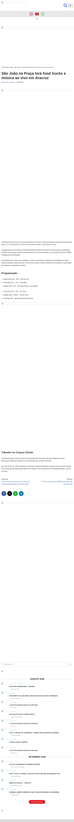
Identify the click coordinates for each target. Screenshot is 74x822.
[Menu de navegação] (70, 5)
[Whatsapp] (42, 14)
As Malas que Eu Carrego (18, 742)
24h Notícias (5, 67)
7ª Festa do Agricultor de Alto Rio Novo (23, 705)
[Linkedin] (21, 493)
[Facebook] (3, 493)
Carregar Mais (37, 802)
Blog (11, 67)
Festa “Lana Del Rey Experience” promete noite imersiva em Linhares (34, 733)
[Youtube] (37, 14)
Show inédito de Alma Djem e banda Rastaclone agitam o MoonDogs (33, 696)
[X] (9, 493)
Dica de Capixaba (9, 82)
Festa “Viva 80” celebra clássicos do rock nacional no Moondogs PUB (34, 773)
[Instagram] (31, 14)
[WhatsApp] (15, 493)
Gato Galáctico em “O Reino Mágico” (22, 714)
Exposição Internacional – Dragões (22, 686)
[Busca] (65, 5)
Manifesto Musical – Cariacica (20, 783)
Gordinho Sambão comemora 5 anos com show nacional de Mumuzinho (34, 792)
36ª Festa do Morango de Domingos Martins (24, 764)
